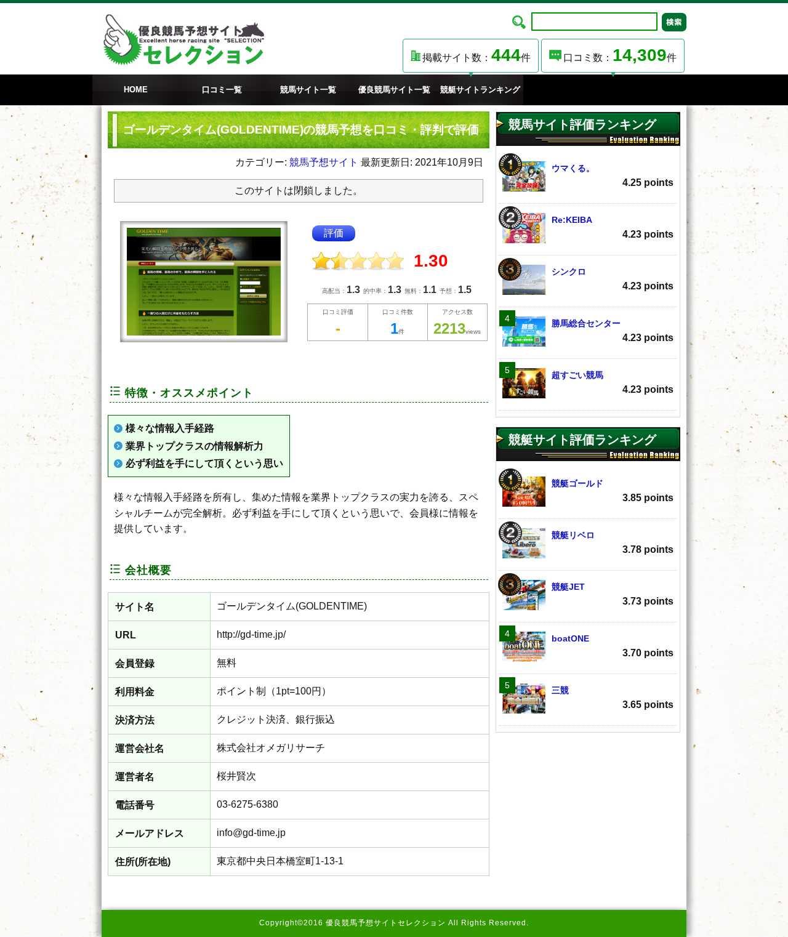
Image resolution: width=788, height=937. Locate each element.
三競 (612, 697)
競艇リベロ (612, 542)
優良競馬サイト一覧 (394, 89)
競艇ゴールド (612, 490)
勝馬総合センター (612, 330)
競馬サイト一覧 (308, 89)
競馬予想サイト (323, 162)
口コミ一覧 (222, 89)
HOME (136, 89)
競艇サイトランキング (480, 89)
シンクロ (612, 279)
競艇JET (612, 594)
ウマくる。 (612, 175)
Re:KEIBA (612, 227)
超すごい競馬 (612, 382)
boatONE (612, 645)
